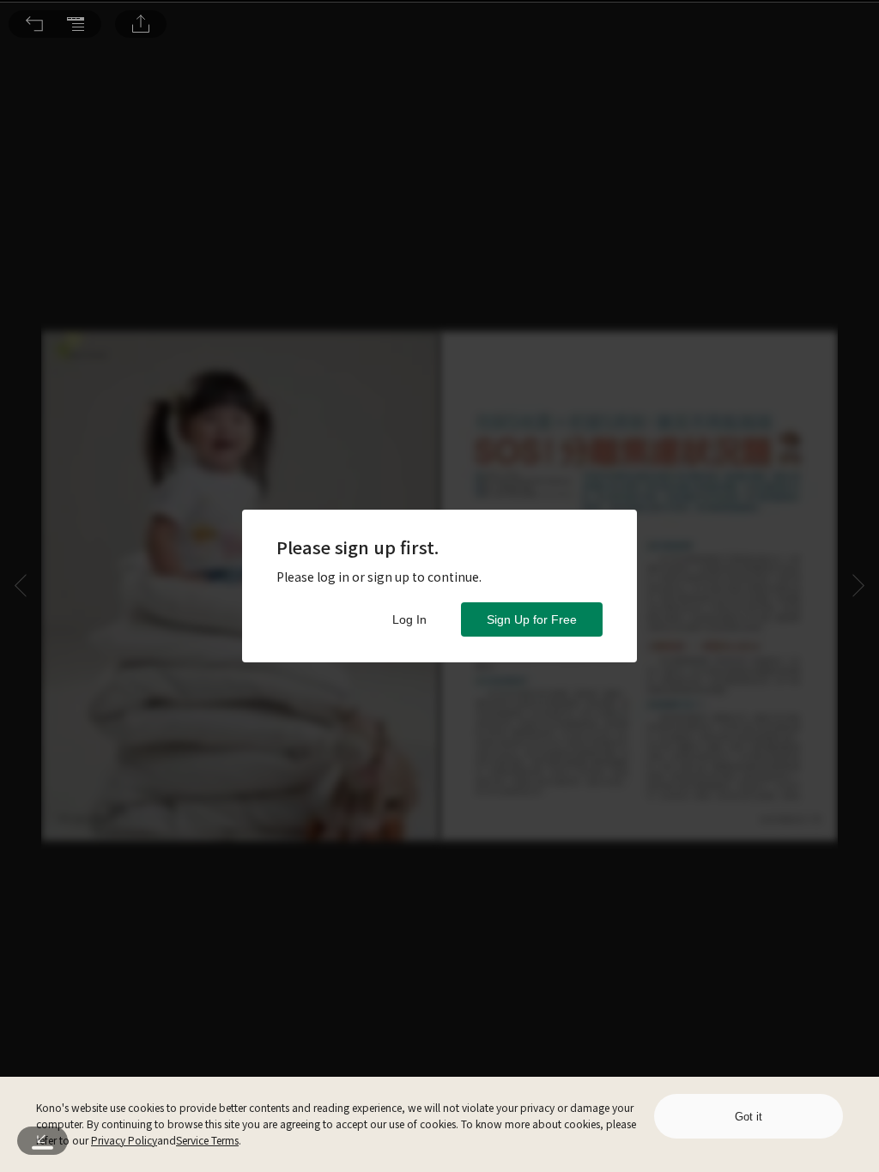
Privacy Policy (124, 1140)
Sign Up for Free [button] (532, 619)
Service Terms (207, 1140)
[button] (34, 24)
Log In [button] (409, 619)
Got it (748, 1116)
